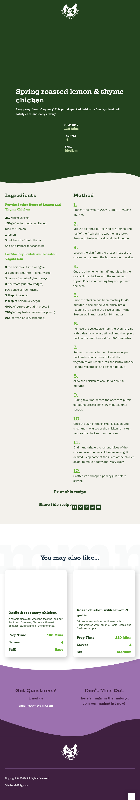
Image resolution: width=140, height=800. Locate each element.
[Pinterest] (86, 507)
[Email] (98, 507)
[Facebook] (74, 507)
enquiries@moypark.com (36, 706)
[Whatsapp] (92, 507)
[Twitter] (80, 507)
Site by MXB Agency (16, 785)
